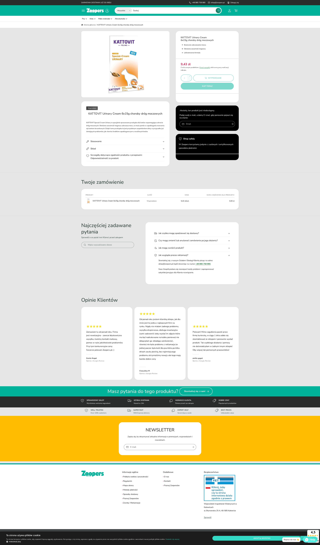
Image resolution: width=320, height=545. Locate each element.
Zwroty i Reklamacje (131, 503)
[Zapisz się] (193, 447)
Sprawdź (207, 517)
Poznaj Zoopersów (131, 498)
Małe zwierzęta (104, 19)
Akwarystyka (120, 19)
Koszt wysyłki (205, 67)
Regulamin (127, 481)
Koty (91, 19)
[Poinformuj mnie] (232, 124)
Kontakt (167, 481)
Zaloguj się (234, 2)
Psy (83, 19)
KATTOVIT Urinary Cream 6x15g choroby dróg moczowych (120, 25)
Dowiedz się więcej (172, 539)
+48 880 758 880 (198, 2)
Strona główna (89, 25)
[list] (160, 343)
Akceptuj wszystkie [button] (262, 538)
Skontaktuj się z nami (194, 391)
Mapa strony (128, 485)
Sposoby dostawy (130, 494)
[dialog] (160, 538)
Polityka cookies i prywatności (135, 476)
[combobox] (177, 10)
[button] (83, 10)
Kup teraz (207, 86)
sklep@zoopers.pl (217, 2)
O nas (166, 476)
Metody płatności (130, 490)
